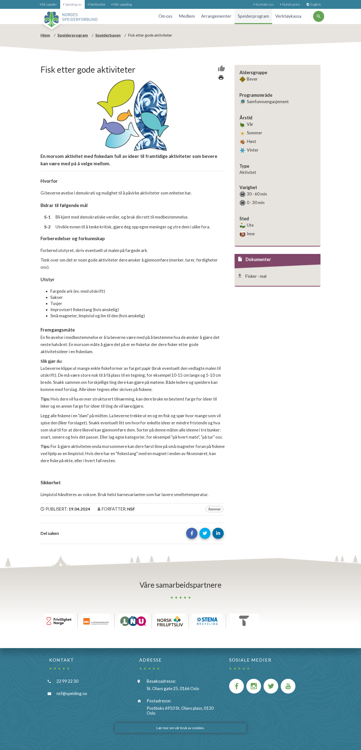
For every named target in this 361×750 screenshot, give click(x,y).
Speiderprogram (72, 35)
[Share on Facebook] (191, 533)
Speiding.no (73, 4)
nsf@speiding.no (71, 693)
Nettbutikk (97, 4)
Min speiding (122, 4)
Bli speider (49, 4)
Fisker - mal (255, 276)
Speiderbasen (108, 35)
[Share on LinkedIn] (218, 533)
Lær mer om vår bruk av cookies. (180, 728)
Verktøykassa (288, 16)
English (315, 4)
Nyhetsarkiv (291, 4)
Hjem (45, 35)
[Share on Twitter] (205, 533)
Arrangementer (216, 16)
